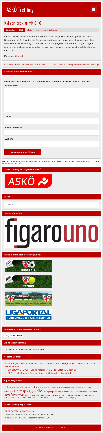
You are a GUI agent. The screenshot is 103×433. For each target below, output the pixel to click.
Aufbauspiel (15, 387)
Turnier (13, 397)
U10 (22, 397)
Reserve (17, 394)
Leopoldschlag (55, 391)
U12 (30, 397)
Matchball (66, 391)
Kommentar (11, 86)
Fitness (60, 387)
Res (7, 394)
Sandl (27, 395)
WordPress (50, 427)
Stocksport (62, 395)
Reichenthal (93, 392)
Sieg (49, 395)
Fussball (67, 388)
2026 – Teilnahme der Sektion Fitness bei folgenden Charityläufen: (41, 373)
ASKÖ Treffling (20, 9)
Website (9, 139)
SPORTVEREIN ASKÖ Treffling (20, 411)
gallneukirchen (76, 388)
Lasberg (46, 392)
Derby (40, 388)
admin (29, 30)
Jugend (33, 391)
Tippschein (77, 395)
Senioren (44, 395)
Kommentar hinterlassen (46, 30)
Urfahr (60, 398)
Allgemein (19, 56)
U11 (26, 398)
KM (40, 390)
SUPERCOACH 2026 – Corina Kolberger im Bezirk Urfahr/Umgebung (42, 369)
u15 (34, 398)
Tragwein (85, 395)
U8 (18, 398)
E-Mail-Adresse (13, 127)
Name (8, 116)
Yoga (74, 398)
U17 (43, 398)
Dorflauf (53, 388)
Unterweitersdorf (51, 398)
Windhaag (68, 398)
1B (6, 387)
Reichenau (83, 391)
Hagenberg (86, 388)
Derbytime (46, 388)
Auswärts (29, 387)
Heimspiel (22, 391)
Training (91, 395)
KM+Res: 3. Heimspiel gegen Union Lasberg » (76, 64)
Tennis (70, 395)
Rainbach (74, 391)
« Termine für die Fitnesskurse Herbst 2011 (25, 64)
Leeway (63, 427)
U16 (38, 397)
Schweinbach (35, 395)
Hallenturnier (8, 392)
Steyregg (55, 395)
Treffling (6, 398)
